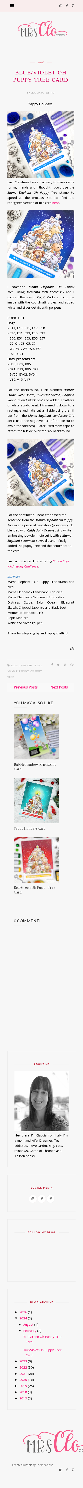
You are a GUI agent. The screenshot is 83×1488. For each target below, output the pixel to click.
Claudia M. (37, 92)
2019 (23, 1386)
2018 (23, 1392)
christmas (34, 665)
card (41, 62)
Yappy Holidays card (30, 828)
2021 (23, 1373)
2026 (23, 1312)
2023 (23, 1361)
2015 (23, 1398)
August (28, 1324)
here (55, 203)
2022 (23, 1367)
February (29, 1330)
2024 (23, 1318)
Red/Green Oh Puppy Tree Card (34, 889)
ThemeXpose (44, 1465)
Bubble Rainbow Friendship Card (35, 766)
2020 (23, 1379)
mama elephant (18, 671)
